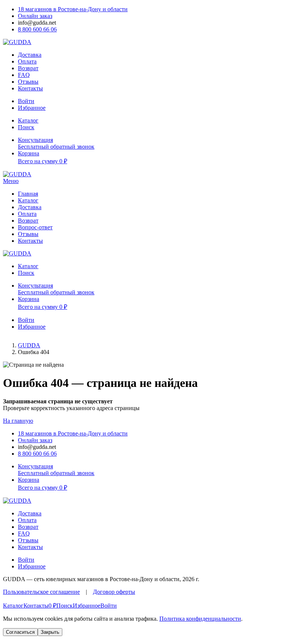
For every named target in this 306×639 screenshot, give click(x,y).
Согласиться (20, 632)
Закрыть (50, 632)
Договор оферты (114, 592)
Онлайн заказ (35, 16)
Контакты (30, 88)
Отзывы (28, 81)
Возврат (28, 68)
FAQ (24, 75)
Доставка (29, 55)
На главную (18, 421)
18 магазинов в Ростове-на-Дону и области (73, 9)
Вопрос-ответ (35, 227)
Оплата (27, 61)
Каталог (28, 200)
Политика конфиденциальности (200, 618)
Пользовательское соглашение (41, 592)
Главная (28, 193)
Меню (11, 181)
